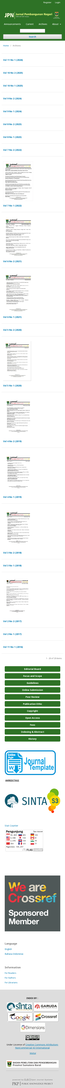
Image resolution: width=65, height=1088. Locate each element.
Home (6, 45)
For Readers (10, 973)
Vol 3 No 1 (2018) (12, 565)
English (8, 949)
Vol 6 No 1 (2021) (12, 316)
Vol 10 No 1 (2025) (13, 85)
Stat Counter (11, 825)
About (55, 24)
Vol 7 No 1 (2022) (12, 205)
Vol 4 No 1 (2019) (12, 496)
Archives (43, 24)
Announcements (12, 24)
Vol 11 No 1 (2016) (13, 646)
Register (47, 2)
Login (57, 2)
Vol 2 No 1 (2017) (12, 634)
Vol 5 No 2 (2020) (12, 329)
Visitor (33, 1053)
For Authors (10, 977)
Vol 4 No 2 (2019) (12, 441)
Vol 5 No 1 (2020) (12, 385)
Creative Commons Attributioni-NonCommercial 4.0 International (37, 1046)
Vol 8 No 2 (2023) (12, 124)
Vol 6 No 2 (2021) (12, 261)
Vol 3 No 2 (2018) (12, 552)
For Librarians (11, 982)
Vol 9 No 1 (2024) (12, 111)
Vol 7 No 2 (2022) (12, 149)
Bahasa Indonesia (14, 953)
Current (30, 24)
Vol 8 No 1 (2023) (12, 137)
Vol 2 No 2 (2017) (12, 621)
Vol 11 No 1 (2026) (13, 59)
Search (32, 36)
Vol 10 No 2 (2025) (13, 72)
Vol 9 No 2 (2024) (12, 98)
